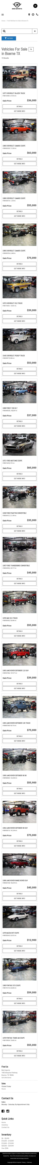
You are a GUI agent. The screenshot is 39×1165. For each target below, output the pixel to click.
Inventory (5, 1125)
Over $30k (5, 1148)
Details (19, 106)
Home (4, 21)
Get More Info (19, 111)
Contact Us (5, 1127)
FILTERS (10, 38)
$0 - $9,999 (5, 1138)
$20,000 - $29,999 (8, 1146)
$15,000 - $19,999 (8, 1143)
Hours (4, 1089)
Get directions (6, 1078)
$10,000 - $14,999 (8, 1141)
